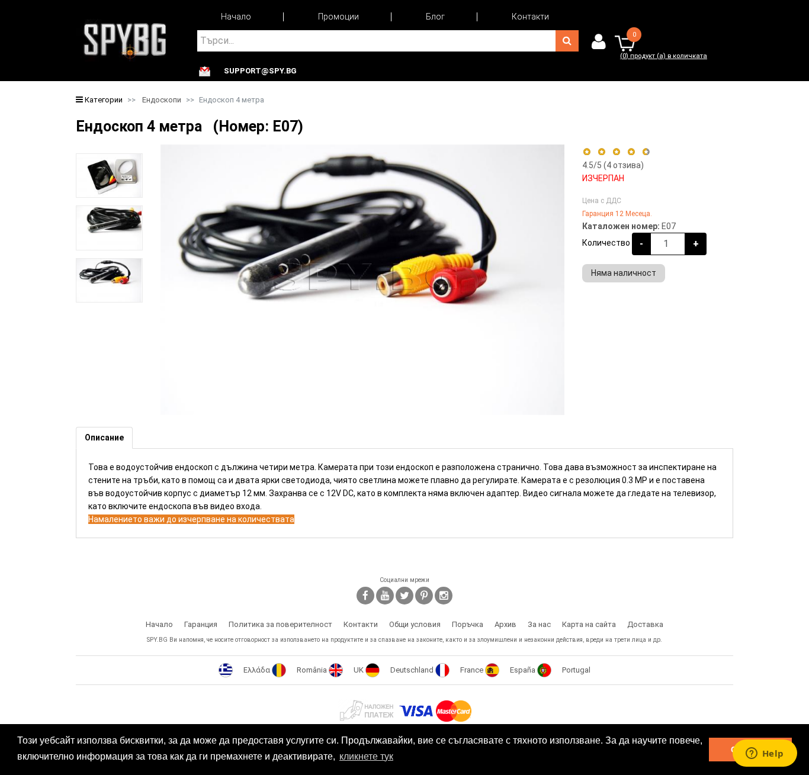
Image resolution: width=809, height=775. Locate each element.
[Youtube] (385, 595)
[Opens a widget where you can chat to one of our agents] (764, 754)
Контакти (530, 16)
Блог (435, 16)
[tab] (104, 438)
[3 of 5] (616, 151)
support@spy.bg (260, 71)
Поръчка (467, 624)
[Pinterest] (424, 595)
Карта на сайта (589, 624)
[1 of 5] (586, 151)
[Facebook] (365, 595)
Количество (606, 242)
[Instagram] (443, 595)
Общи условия (415, 624)
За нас (539, 624)
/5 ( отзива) (613, 165)
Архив (505, 624)
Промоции (338, 16)
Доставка (645, 624)
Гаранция (200, 624)
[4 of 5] (631, 151)
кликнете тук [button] (366, 756)
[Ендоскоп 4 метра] (109, 175)
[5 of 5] (646, 151)
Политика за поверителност (280, 624)
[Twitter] (404, 595)
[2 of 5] (601, 151)
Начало (236, 16)
